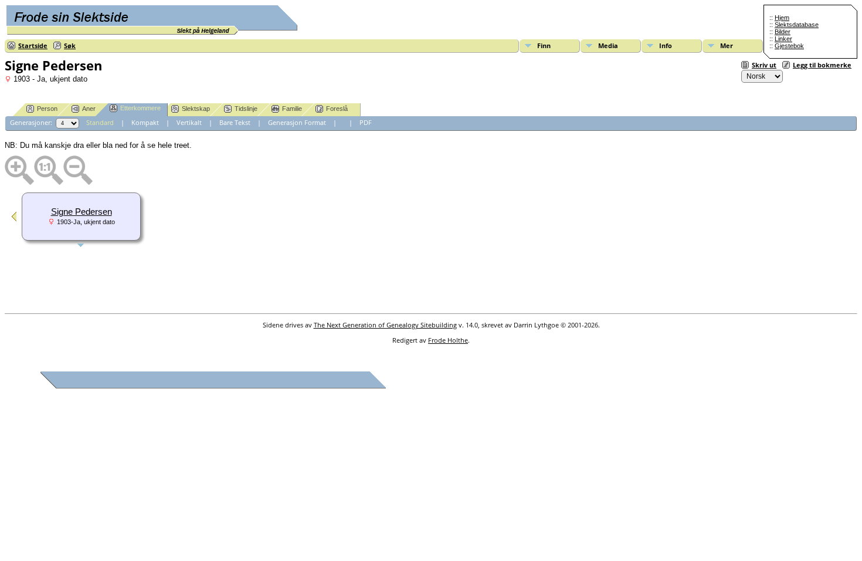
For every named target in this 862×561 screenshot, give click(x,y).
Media (608, 45)
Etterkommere (140, 107)
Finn (544, 45)
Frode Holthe (448, 340)
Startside (32, 45)
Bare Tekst (234, 122)
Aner (89, 108)
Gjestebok (789, 45)
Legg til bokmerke (822, 64)
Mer (726, 45)
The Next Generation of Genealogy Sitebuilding (385, 324)
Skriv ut (764, 64)
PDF (365, 122)
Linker (783, 38)
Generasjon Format (297, 122)
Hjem (782, 17)
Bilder (782, 31)
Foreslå (337, 108)
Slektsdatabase (797, 24)
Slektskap (196, 108)
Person (47, 108)
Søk (70, 45)
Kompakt (145, 122)
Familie (292, 108)
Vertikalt (189, 122)
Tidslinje (246, 108)
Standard (100, 122)
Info (665, 45)
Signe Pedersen (81, 212)
